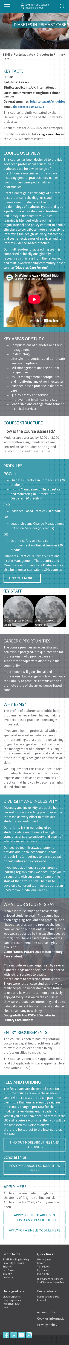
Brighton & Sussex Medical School (34, 6)
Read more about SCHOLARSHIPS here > (34, 1168)
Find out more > (22, 578)
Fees (5, 1307)
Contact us (9, 1277)
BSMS (6, 54)
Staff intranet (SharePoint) (51, 1282)
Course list (43, 1300)
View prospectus (12, 1296)
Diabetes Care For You (31, 267)
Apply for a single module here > (34, 1232)
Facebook (6, 1335)
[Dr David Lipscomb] (18, 611)
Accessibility (46, 1312)
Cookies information (51, 1318)
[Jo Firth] (50, 611)
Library (41, 1263)
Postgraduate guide (48, 1296)
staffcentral (43, 1273)
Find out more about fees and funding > (34, 1145)
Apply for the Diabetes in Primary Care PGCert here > (34, 1217)
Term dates (43, 1266)
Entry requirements (13, 1300)
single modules (49, 134)
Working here (44, 1259)
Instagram (29, 1335)
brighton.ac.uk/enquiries (47, 101)
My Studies (43, 1270)
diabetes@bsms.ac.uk (28, 107)
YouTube (21, 1335)
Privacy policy (47, 1325)
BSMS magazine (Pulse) (50, 1279)
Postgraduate (23, 54)
